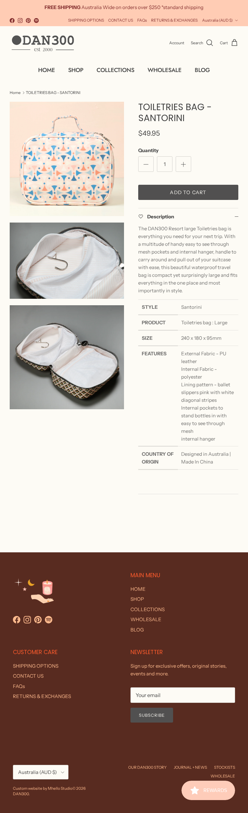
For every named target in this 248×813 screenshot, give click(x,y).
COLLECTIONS (115, 70)
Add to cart (188, 192)
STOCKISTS (224, 767)
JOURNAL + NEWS (190, 767)
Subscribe (152, 715)
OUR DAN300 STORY (147, 767)
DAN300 (21, 793)
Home (15, 92)
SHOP (75, 70)
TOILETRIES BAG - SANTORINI (53, 92)
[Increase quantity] (183, 164)
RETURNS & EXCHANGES (174, 20)
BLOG (202, 70)
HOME (46, 70)
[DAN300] (43, 43)
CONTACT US (120, 20)
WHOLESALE (164, 70)
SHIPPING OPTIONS (86, 20)
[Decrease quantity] (146, 164)
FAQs (142, 20)
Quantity (148, 150)
